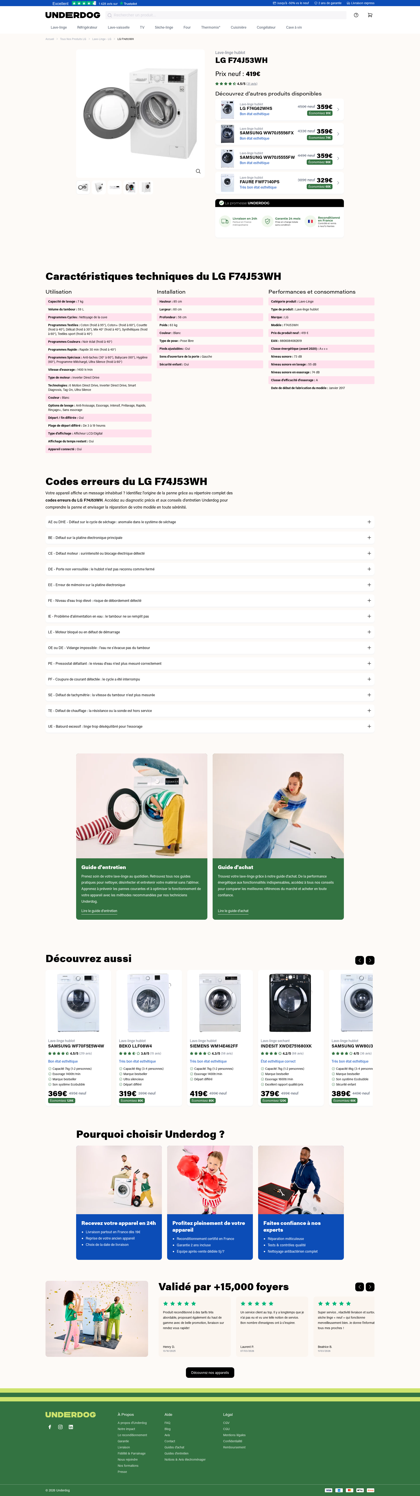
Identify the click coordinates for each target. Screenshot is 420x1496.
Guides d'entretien (176, 1453)
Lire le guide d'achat (233, 910)
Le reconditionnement (132, 1435)
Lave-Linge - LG (101, 39)
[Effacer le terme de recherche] (338, 18)
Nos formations (128, 1465)
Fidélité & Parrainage (131, 1453)
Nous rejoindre (128, 1459)
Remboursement (234, 1447)
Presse (122, 1472)
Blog (167, 1429)
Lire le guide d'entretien (99, 910)
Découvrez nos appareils (210, 1372)
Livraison (124, 1447)
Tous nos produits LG (73, 39)
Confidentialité (232, 1441)
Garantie (123, 1441)
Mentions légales (234, 1435)
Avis (167, 1435)
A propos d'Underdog (132, 1423)
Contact (169, 1441)
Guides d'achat (174, 1447)
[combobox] (225, 15)
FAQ (167, 1423)
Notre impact (126, 1429)
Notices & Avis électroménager (185, 1459)
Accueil (50, 39)
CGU (226, 1429)
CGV (226, 1423)
